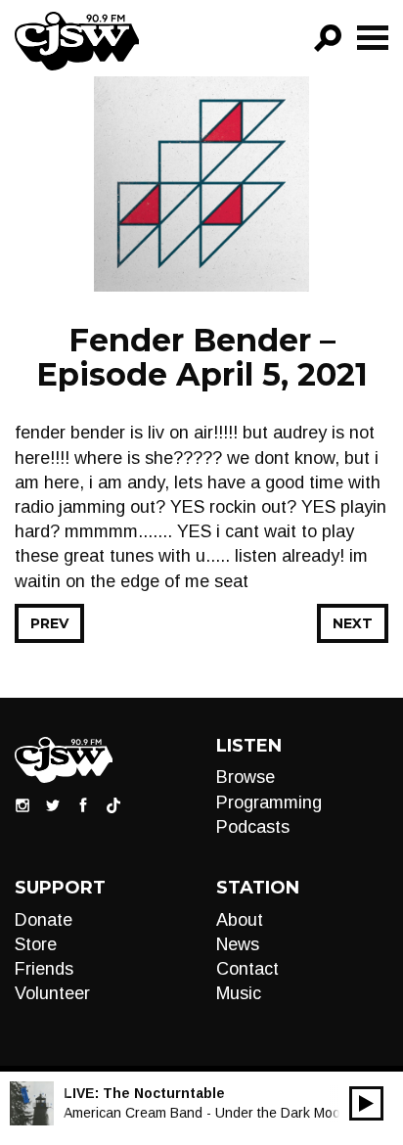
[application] (366, 1103)
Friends (44, 969)
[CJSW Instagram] (22, 804)
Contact (247, 969)
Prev (49, 623)
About (239, 920)
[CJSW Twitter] (53, 804)
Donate (43, 920)
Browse (245, 777)
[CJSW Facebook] (83, 804)
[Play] (366, 1103)
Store (36, 944)
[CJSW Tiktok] (113, 804)
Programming (269, 802)
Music (238, 993)
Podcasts (253, 827)
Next (353, 623)
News (237, 944)
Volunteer (52, 993)
